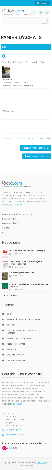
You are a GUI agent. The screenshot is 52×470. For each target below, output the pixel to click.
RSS (4, 233)
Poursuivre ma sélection (34, 148)
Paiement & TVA (9, 219)
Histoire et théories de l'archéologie (27, 251)
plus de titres (11, 295)
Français (44, 3)
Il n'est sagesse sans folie (21, 273)
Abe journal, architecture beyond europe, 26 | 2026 (25, 263)
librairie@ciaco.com (15, 435)
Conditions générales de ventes (18, 214)
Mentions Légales (11, 223)
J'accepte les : (26, 138)
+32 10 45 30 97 (13, 430)
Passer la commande (35, 156)
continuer (17, 404)
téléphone (17, 205)
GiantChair (41, 462)
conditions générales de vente (30, 138)
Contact (6, 228)
